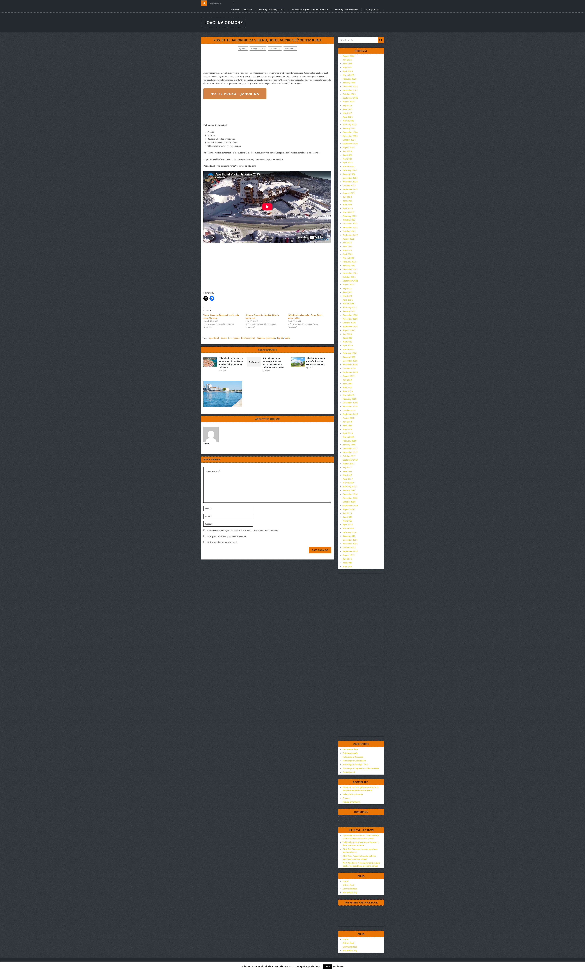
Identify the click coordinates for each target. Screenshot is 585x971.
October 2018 (349, 410)
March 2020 (348, 349)
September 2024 (350, 143)
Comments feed (350, 888)
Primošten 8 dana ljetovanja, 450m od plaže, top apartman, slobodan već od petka (273, 363)
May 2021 (347, 296)
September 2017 (350, 460)
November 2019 (350, 364)
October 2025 (349, 94)
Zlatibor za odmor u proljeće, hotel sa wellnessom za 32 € (315, 361)
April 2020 (348, 345)
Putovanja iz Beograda (241, 10)
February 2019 (349, 399)
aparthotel (214, 338)
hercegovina (233, 338)
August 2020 (349, 330)
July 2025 (347, 105)
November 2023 (350, 181)
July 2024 (347, 151)
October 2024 (349, 140)
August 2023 (349, 193)
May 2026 (347, 67)
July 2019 (347, 380)
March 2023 (348, 212)
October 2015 (349, 547)
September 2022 (350, 235)
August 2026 (349, 56)
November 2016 (350, 498)
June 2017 (347, 471)
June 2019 (347, 383)
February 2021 (349, 307)
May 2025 (347, 113)
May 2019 (347, 387)
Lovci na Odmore (223, 22)
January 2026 (349, 82)
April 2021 (348, 300)
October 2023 (349, 185)
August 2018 (349, 418)
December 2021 (350, 269)
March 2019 (348, 395)
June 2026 (347, 63)
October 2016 (349, 502)
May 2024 (347, 159)
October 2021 (349, 277)
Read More (338, 966)
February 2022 (349, 261)
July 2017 (347, 467)
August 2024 (349, 147)
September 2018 (350, 414)
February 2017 (349, 486)
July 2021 (347, 288)
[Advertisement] (267, 61)
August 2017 (349, 463)
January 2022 (349, 265)
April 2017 (348, 479)
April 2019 (348, 391)
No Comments (290, 48)
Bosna (224, 338)
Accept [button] (327, 967)
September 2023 (350, 189)
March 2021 (348, 303)
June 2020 (347, 338)
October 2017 (349, 456)
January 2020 (349, 357)
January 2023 (349, 220)
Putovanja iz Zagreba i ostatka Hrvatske (309, 10)
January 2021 (349, 311)
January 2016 (349, 536)
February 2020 (349, 353)
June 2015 (347, 562)
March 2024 (348, 166)
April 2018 (348, 433)
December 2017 (350, 448)
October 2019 (349, 368)
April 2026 (348, 71)
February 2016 (349, 532)
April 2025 (348, 117)
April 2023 (348, 208)
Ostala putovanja (372, 10)
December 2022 (350, 223)
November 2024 (350, 136)
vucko (287, 338)
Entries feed (348, 885)
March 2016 (348, 528)
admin (244, 48)
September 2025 (350, 98)
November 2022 (350, 227)
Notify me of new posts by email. (222, 542)
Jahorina (261, 338)
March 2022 (348, 258)
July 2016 (347, 513)
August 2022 (349, 239)
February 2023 (349, 216)
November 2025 (350, 90)
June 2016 (347, 517)
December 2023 (350, 178)
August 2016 (349, 509)
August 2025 (349, 101)
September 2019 (350, 372)
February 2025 (349, 124)
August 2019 (349, 376)
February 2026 (349, 79)
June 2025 (347, 109)
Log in (345, 881)
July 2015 (347, 559)
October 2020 (349, 322)
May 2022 (347, 250)
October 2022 (349, 231)
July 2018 (347, 421)
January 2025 (349, 128)
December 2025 (350, 86)
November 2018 (350, 406)
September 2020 (350, 326)
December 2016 (350, 494)
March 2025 (348, 120)
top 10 (280, 338)
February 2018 (349, 441)
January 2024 (349, 174)
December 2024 (350, 132)
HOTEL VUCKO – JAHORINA (235, 94)
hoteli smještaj (248, 338)
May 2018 (347, 429)
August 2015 (349, 555)
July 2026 (347, 60)
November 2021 (350, 273)
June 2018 (347, 425)
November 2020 (350, 319)
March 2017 (348, 482)
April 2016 (348, 524)
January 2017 (349, 490)
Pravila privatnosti (351, 802)
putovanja (270, 338)
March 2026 (348, 75)
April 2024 (348, 162)
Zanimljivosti (275, 48)
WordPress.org (350, 892)
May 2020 (347, 341)
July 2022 (347, 242)
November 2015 (350, 543)
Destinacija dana (350, 749)
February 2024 (349, 170)
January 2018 (349, 444)
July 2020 (347, 334)
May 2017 (347, 475)
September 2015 (350, 551)
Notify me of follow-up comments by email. (227, 536)
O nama (346, 798)
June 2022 (347, 246)
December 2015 (350, 540)
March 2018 (348, 437)
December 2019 (350, 361)
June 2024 (347, 155)
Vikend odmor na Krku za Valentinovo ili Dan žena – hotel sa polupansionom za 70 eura (231, 363)
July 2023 (347, 197)
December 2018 (350, 402)
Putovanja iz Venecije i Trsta (271, 10)
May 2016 (347, 521)
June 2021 (347, 292)
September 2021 (350, 281)
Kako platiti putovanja (353, 794)
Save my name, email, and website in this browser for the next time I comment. (243, 530)
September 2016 (350, 505)
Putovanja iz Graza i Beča (346, 10)
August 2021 (349, 284)
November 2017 (350, 452)
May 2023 (347, 204)
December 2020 (350, 315)
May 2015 (347, 566)
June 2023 (347, 201)
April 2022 (348, 254)
